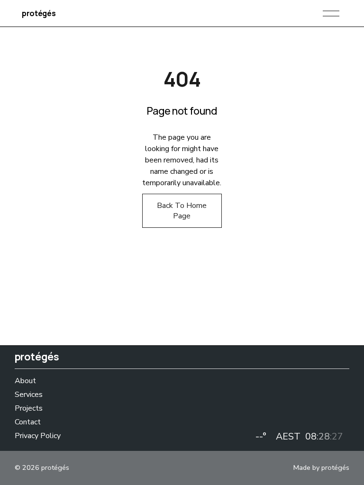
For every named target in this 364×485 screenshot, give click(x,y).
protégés (38, 13)
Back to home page (182, 210)
